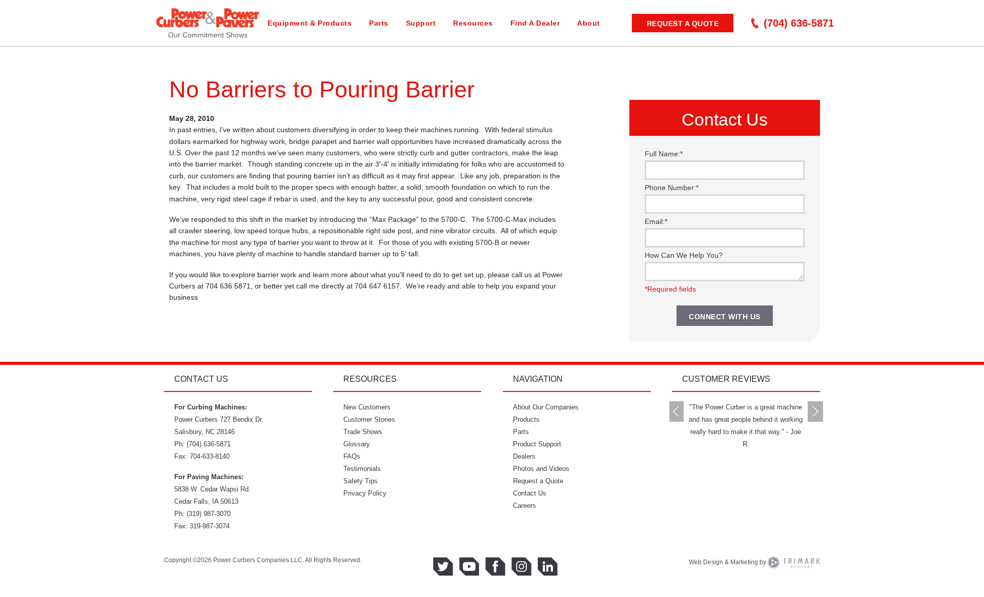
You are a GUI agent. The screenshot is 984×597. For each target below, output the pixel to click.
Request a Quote (683, 23)
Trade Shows (362, 432)
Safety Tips (360, 481)
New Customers (367, 407)
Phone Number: (672, 187)
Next (815, 411)
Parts (378, 23)
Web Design (706, 562)
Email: (656, 221)
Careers (524, 505)
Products (526, 419)
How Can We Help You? (684, 255)
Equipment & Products (310, 23)
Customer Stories (369, 419)
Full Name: (664, 154)
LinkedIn (547, 566)
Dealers (524, 456)
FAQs (351, 456)
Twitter (443, 566)
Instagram (521, 566)
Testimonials (362, 468)
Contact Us (529, 493)
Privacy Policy (364, 493)
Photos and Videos (541, 468)
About (588, 23)
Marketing (744, 562)
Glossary (356, 444)
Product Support (537, 444)
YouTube (469, 566)
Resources (473, 23)
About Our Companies (546, 407)
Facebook (495, 566)
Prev (676, 411)
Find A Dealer (535, 23)
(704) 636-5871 (799, 23)
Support (421, 23)
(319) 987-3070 (209, 514)
